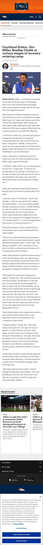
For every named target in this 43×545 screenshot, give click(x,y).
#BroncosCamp (9, 34)
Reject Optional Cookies (21, 534)
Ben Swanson (14, 64)
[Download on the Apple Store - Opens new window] (13, 480)
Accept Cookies (21, 541)
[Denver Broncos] (21, 490)
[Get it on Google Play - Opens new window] (29, 481)
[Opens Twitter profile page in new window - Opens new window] (11, 69)
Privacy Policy (19, 524)
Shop (31, 17)
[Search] (36, 16)
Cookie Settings (21, 528)
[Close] (40, 496)
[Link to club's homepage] (4, 16)
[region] (21, 519)
